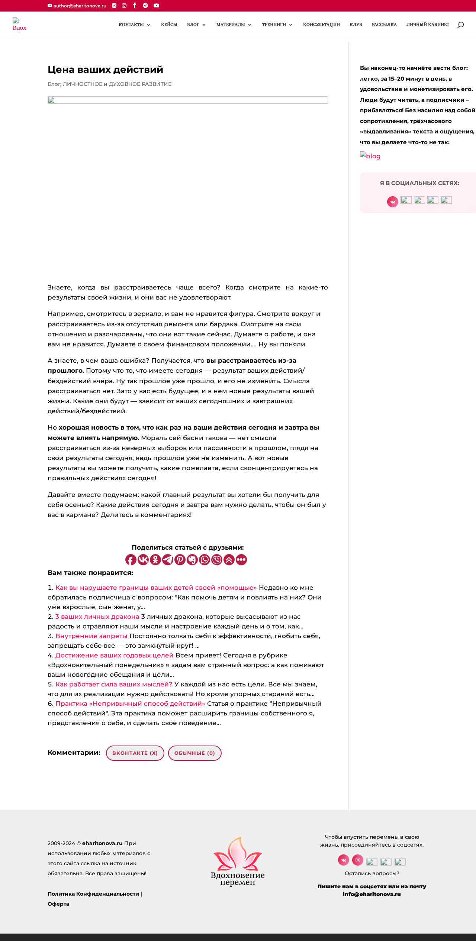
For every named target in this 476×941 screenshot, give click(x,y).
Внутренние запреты (91, 636)
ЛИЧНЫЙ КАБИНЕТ (427, 24)
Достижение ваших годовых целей (114, 655)
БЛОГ (193, 24)
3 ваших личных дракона (97, 616)
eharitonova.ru (102, 843)
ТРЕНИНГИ (274, 24)
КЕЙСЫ (169, 24)
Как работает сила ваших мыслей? (114, 684)
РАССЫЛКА (384, 24)
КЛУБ (356, 24)
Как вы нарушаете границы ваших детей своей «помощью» (156, 587)
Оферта (58, 903)
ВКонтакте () (135, 753)
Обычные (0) (194, 753)
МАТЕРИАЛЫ (230, 24)
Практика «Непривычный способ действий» (130, 703)
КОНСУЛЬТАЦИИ (321, 24)
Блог (54, 84)
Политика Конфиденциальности (93, 893)
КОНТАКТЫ (131, 24)
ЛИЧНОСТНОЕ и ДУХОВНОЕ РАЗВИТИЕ (117, 84)
